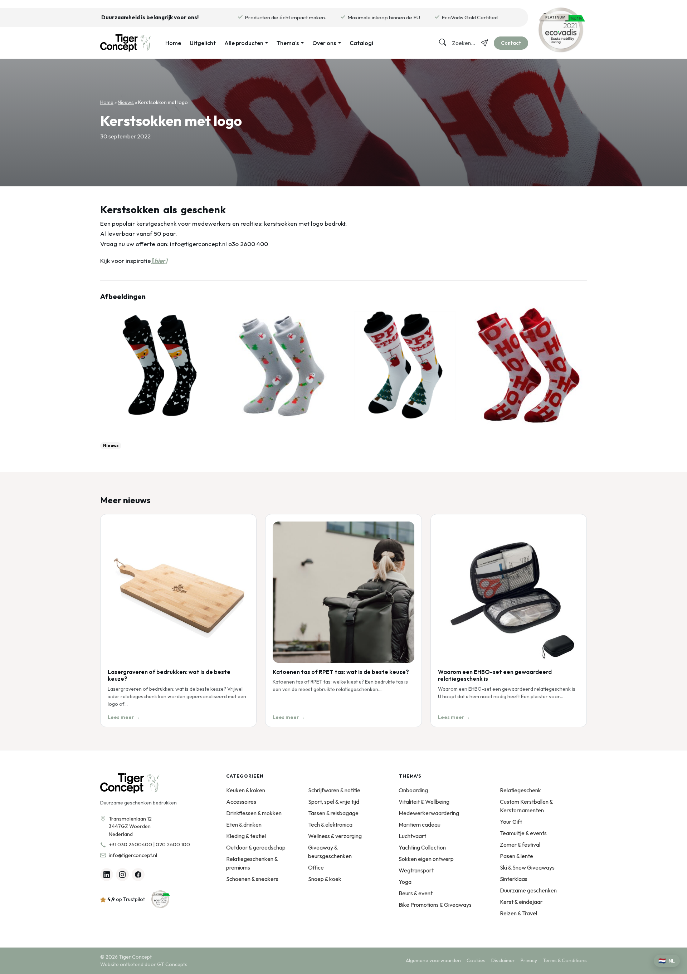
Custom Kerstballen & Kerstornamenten (526, 806)
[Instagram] (122, 874)
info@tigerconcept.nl (133, 855)
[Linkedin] (106, 874)
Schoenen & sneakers (252, 878)
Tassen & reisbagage (333, 813)
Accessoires (241, 801)
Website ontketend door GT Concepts (143, 964)
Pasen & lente (516, 856)
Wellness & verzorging (335, 836)
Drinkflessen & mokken (254, 813)
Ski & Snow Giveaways (527, 867)
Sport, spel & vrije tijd (333, 801)
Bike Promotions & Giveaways (435, 904)
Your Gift (511, 821)
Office (316, 867)
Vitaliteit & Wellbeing (424, 801)
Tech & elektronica (330, 824)
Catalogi (361, 43)
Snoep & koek (324, 878)
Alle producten (243, 43)
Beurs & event (416, 893)
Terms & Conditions (565, 960)
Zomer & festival (520, 844)
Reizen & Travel (518, 913)
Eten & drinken (244, 824)
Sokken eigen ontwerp (426, 858)
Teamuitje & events (523, 833)
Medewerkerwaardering (429, 813)
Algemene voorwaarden (433, 960)
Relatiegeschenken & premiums (252, 863)
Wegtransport (416, 870)
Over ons (324, 43)
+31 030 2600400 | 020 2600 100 (149, 844)
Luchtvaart (412, 836)
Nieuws (126, 102)
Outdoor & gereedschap (256, 847)
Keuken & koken (245, 790)
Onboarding (413, 790)
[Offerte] (484, 43)
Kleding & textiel (246, 836)
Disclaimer (503, 960)
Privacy (529, 960)
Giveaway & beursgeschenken (330, 852)
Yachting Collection (422, 847)
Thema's (288, 43)
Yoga (405, 881)
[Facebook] (138, 874)
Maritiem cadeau (419, 824)
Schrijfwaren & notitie (334, 790)
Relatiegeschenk (520, 790)
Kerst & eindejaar (521, 901)
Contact (511, 43)
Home (173, 43)
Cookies (476, 960)
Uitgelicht (203, 43)
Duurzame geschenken (528, 890)
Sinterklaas (513, 878)
